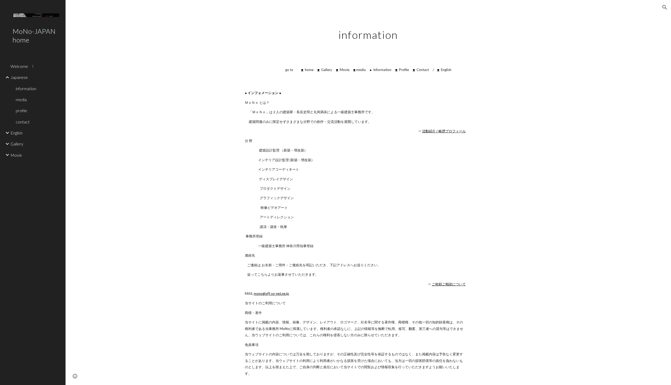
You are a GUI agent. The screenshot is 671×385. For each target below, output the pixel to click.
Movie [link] (16, 155)
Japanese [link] (19, 77)
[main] (368, 33)
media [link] (21, 99)
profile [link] (21, 110)
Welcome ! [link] (22, 66)
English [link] (16, 132)
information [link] (26, 88)
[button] (664, 7)
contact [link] (23, 121)
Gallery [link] (16, 143)
